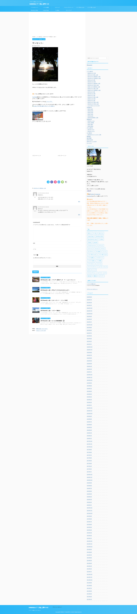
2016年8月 (89, 485)
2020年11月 (89, 349)
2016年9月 (89, 482)
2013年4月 (89, 596)
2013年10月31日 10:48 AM (43, 206)
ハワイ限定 (99, 260)
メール (34, 249)
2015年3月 (89, 532)
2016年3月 (89, 499)
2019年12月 (89, 374)
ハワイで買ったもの (91, 7)
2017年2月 (89, 469)
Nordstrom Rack (34, 10)
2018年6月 (89, 424)
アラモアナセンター (92, 245)
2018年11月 (89, 410)
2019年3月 (89, 399)
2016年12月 (89, 474)
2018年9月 (89, 416)
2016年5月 (89, 494)
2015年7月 (89, 521)
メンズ (94, 269)
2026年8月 (89, 297)
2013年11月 (89, 577)
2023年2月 (89, 302)
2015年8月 (89, 518)
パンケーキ (99, 263)
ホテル (89, 269)
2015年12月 (89, 507)
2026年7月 (89, 299)
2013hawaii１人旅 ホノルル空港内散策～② (53, 320)
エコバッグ (57, 7)
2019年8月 (89, 385)
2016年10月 (89, 480)
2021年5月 (89, 335)
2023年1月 (89, 305)
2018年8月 (89, 419)
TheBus (89, 242)
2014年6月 (89, 557)
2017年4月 (89, 463)
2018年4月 (89, 430)
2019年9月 (89, 383)
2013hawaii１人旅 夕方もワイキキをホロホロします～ (55, 290)
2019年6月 (89, 391)
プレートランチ (103, 266)
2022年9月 (89, 316)
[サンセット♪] (58, 182)
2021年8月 (89, 330)
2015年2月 (89, 535)
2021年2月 (89, 341)
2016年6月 (89, 491)
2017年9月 (89, 449)
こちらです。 (49, 101)
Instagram (97, 194)
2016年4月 (89, 496)
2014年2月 (89, 568)
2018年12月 (89, 408)
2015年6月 (89, 524)
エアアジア (101, 245)
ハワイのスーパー (34, 7)
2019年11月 (89, 377)
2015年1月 (89, 538)
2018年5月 (89, 427)
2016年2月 (89, 502)
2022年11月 (89, 310)
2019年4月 (89, 396)
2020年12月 (89, 346)
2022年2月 (89, 319)
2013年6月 (89, 591)
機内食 (95, 276)
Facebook (89, 196)
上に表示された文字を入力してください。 (42, 257)
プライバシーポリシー (92, 289)
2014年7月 (89, 555)
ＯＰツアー (101, 276)
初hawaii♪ (89, 65)
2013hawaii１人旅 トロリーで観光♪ (50, 310)
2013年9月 (89, 582)
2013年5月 (89, 593)
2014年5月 (89, 560)
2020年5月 (89, 360)
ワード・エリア (102, 272)
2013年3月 (89, 599)
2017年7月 (89, 455)
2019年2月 (89, 402)
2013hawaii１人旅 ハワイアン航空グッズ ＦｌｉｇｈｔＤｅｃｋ (58, 280)
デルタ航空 (98, 251)
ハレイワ (104, 251)
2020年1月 (89, 371)
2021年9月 (89, 327)
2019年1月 (89, 405)
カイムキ (97, 248)
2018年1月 (89, 438)
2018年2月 (89, 435)
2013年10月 (89, 579)
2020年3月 (89, 366)
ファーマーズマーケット (93, 266)
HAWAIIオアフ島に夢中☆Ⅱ (39, 4)
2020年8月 (89, 352)
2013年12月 (89, 574)
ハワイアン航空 (91, 260)
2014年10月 (89, 546)
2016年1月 (89, 505)
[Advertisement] (57, 24)
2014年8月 (89, 552)
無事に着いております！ (42, 328)
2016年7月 (89, 488)
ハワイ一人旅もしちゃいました (35, 610)
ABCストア (90, 233)
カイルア (103, 248)
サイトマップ (68, 10)
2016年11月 (89, 477)
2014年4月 (89, 563)
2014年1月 (89, 571)
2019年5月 (89, 394)
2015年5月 (89, 527)
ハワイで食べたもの (80, 7)
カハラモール (90, 251)
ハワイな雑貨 (46, 7)
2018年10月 (89, 413)
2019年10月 (89, 380)
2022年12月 (89, 308)
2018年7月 (89, 421)
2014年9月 (89, 549)
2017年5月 (89, 460)
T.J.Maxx (57, 10)
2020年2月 (89, 369)
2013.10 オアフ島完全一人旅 (40, 188)
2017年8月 (89, 452)
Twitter (92, 194)
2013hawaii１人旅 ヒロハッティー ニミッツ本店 (54, 300)
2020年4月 (89, 363)
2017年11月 (89, 444)
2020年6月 (89, 358)
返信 (79, 201)
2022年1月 (89, 322)
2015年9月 (89, 516)
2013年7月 (89, 588)
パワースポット (91, 263)
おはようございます (41, 330)
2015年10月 (89, 513)
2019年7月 (89, 388)
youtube (95, 242)
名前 (34, 243)
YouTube (34, 97)
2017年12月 (89, 441)
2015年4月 (89, 530)
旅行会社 (90, 276)
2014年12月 (89, 541)
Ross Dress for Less (92, 239)
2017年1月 (89, 471)
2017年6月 (89, 457)
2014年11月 (89, 543)
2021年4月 (89, 338)
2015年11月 (89, 510)
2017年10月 (89, 446)
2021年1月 (89, 344)
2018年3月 (89, 432)
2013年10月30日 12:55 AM (43, 193)
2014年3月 (89, 566)
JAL (95, 233)
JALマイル (101, 233)
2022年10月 (89, 313)
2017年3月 (89, 466)
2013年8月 (89, 585)
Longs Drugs (46, 10)
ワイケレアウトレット (68, 7)
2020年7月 (89, 355)
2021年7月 (89, 333)
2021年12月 (89, 324)
